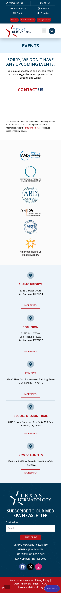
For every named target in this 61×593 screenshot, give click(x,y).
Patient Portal (32, 127)
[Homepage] (22, 31)
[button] (44, 30)
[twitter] (45, 3)
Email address (13, 522)
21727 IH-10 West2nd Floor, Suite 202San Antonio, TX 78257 (30, 337)
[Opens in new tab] (41, 3)
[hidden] (7, 587)
